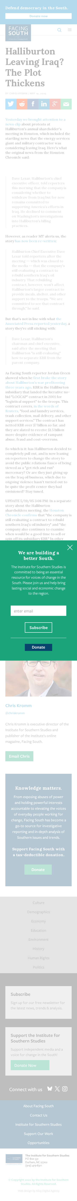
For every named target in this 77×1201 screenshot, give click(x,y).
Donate (38, 647)
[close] (70, 547)
